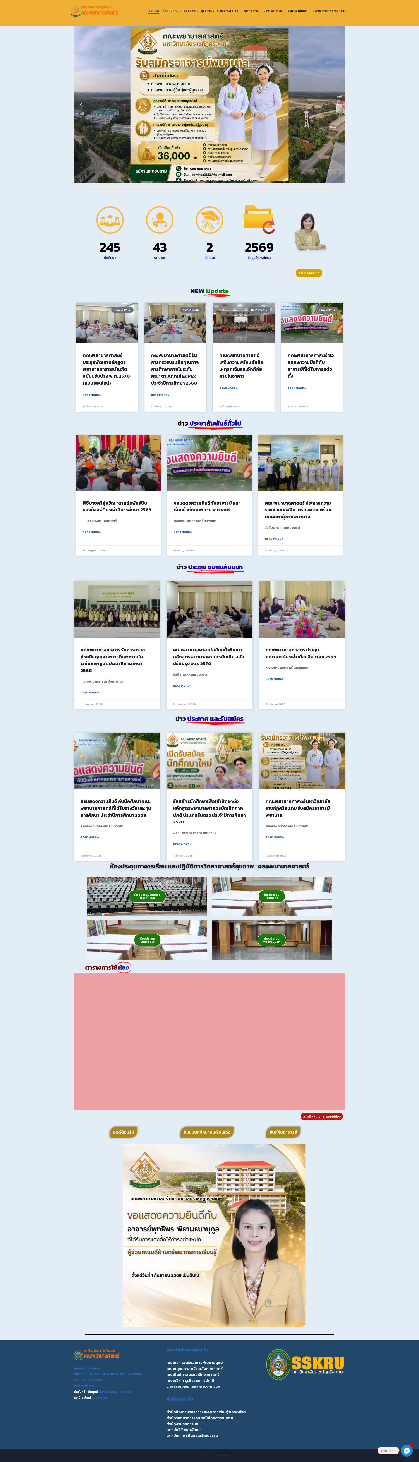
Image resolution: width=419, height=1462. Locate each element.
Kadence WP (223, 1455)
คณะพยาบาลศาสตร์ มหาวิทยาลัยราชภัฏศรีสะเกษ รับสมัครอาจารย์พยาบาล (298, 808)
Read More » (92, 395)
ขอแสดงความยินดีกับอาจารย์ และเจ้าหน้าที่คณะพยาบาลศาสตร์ (207, 506)
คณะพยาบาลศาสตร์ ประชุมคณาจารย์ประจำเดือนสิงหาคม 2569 (301, 653)
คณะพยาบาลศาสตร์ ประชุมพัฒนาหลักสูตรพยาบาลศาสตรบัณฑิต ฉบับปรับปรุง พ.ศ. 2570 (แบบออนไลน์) (106, 369)
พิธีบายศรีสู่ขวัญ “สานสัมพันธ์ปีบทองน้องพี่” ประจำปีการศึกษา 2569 (117, 506)
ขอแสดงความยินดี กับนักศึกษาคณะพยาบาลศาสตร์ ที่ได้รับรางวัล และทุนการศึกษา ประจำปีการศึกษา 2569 (116, 808)
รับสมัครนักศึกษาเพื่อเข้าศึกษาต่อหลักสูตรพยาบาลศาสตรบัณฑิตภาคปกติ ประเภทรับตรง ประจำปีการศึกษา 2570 (209, 811)
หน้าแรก (153, 11)
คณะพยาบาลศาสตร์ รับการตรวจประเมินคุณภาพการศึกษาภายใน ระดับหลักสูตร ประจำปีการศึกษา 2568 (113, 660)
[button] (81, 105)
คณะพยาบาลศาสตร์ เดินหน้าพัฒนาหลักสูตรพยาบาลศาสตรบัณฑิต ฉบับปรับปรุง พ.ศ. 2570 (208, 656)
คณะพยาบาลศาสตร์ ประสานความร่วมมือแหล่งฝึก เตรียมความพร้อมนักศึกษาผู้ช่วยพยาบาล (298, 510)
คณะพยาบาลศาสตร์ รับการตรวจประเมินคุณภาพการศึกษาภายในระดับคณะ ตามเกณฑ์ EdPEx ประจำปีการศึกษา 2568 (175, 369)
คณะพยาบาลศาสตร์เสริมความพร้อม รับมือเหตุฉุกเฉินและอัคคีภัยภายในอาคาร (241, 366)
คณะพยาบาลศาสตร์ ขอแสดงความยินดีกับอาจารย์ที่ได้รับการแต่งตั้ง (311, 366)
